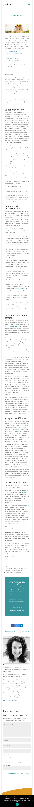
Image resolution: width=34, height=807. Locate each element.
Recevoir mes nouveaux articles (17, 609)
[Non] (32, 801)
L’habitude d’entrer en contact (15, 56)
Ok (17, 804)
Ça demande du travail (13, 60)
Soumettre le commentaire (18, 774)
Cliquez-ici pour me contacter (11, 700)
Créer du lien (19, 357)
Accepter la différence (13, 58)
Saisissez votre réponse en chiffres (12, 762)
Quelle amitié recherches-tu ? (15, 54)
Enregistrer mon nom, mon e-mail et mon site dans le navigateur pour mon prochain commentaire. (16, 757)
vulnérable (26, 505)
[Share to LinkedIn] (21, 626)
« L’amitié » (8, 231)
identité (18, 429)
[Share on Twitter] (17, 626)
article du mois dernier (11, 326)
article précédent (20, 288)
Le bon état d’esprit (12, 51)
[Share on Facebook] (13, 626)
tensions (24, 492)
